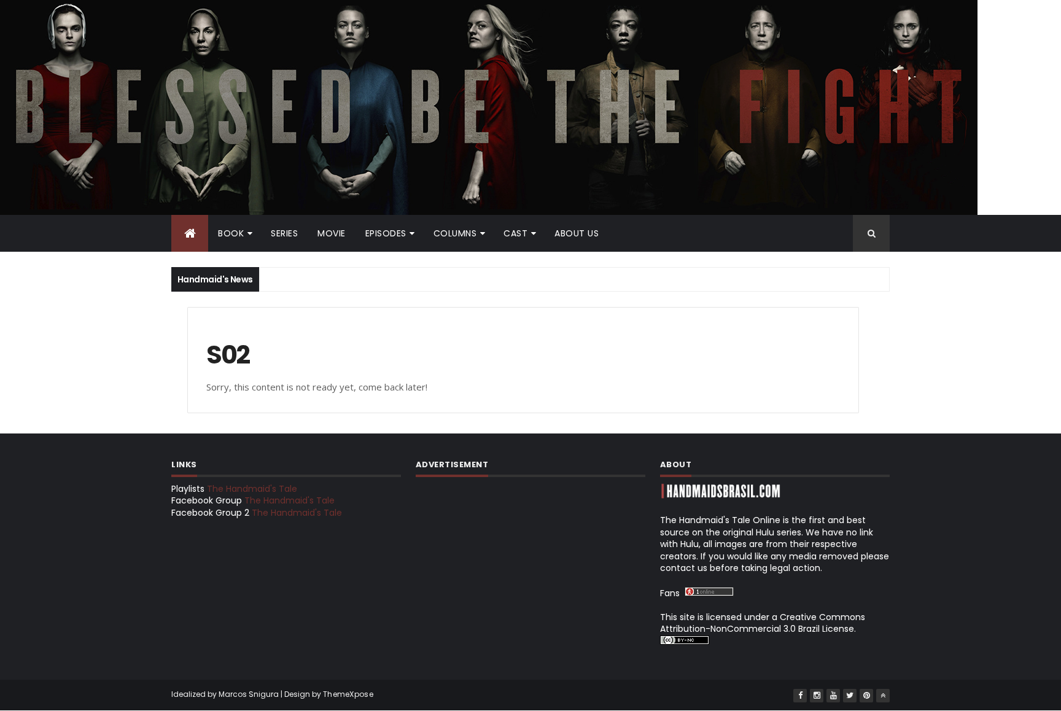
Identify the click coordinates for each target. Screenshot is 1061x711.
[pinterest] (866, 695)
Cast (515, 233)
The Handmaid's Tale (252, 489)
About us (576, 233)
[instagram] (816, 695)
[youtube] (833, 695)
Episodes (385, 233)
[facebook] (800, 695)
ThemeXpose (348, 694)
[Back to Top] (883, 695)
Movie (331, 233)
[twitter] (850, 695)
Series (284, 233)
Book (231, 233)
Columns (455, 233)
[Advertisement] (530, 569)
